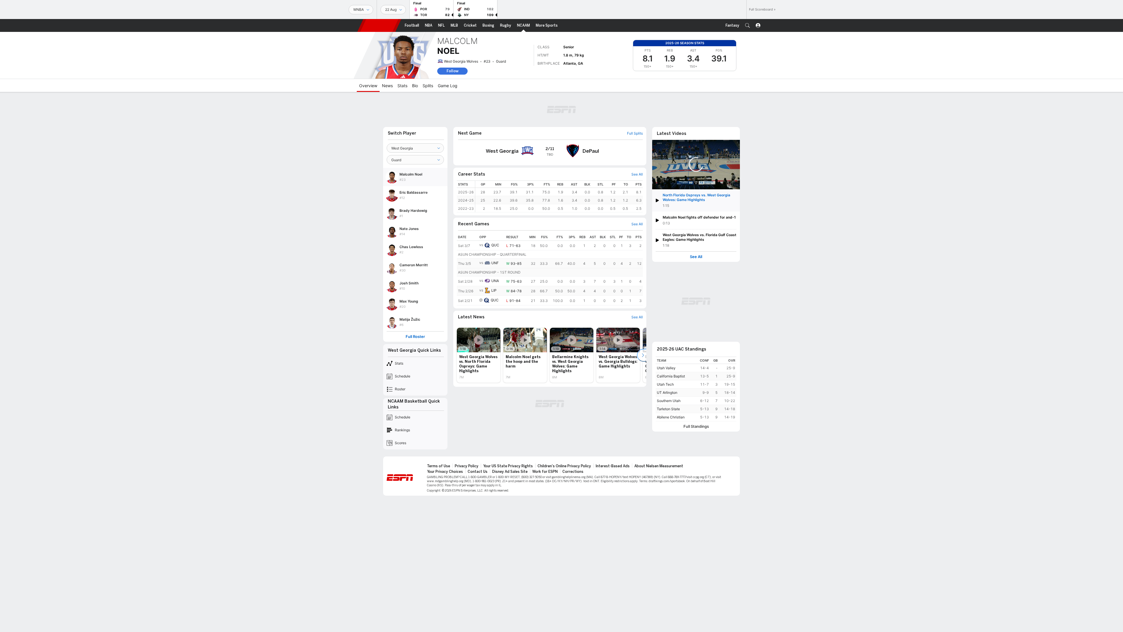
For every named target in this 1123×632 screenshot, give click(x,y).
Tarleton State (668, 409)
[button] (747, 25)
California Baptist (671, 376)
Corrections (572, 472)
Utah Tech (665, 384)
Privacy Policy (466, 466)
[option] (478, 355)
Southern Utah (669, 401)
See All (696, 257)
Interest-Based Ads (613, 466)
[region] (559, 196)
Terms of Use (438, 466)
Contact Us (478, 472)
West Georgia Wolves (461, 61)
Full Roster (415, 336)
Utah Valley (666, 368)
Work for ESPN (545, 472)
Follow (453, 71)
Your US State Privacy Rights (508, 466)
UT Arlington (667, 392)
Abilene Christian (671, 417)
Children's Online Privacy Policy (564, 466)
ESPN (379, 25)
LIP (494, 290)
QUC (495, 245)
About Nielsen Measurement (658, 466)
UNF (495, 263)
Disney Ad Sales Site (510, 472)
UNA (495, 281)
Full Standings (696, 426)
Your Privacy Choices (445, 472)
